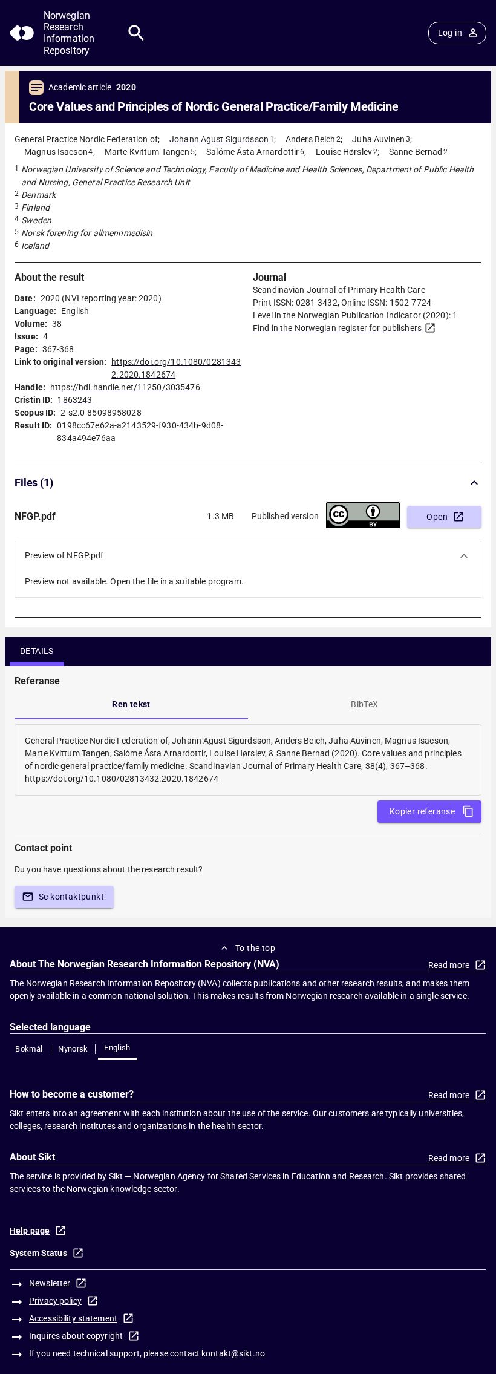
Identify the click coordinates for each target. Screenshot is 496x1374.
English (117, 1047)
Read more (448, 965)
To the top (255, 948)
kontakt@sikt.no (233, 1353)
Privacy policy (55, 1301)
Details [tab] (37, 651)
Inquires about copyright (76, 1336)
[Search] (136, 33)
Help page (30, 1230)
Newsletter (49, 1283)
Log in (450, 33)
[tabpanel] (248, 760)
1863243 (74, 400)
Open (437, 517)
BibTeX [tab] (364, 704)
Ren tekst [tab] (131, 704)
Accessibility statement (73, 1318)
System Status (38, 1253)
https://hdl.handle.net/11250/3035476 (125, 387)
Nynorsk (73, 1048)
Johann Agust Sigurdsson (219, 139)
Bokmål (28, 1048)
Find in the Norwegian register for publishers (337, 328)
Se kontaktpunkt (71, 896)
